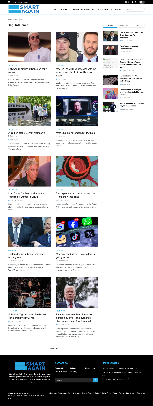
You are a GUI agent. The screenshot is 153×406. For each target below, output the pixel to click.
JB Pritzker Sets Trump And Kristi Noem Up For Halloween (131, 35)
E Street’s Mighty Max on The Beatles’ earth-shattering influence (27, 316)
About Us (52, 393)
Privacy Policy (87, 393)
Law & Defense (88, 9)
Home (54, 9)
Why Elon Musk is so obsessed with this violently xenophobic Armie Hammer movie (76, 72)
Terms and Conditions (126, 393)
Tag (15, 19)
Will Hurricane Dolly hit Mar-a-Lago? (115, 379)
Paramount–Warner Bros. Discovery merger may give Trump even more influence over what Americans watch (74, 318)
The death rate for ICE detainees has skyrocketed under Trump (131, 78)
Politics (75, 9)
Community (103, 9)
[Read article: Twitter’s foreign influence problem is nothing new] (29, 232)
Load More (53, 348)
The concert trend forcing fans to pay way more (119, 368)
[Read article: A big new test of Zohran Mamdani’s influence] (29, 111)
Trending (64, 9)
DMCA (97, 393)
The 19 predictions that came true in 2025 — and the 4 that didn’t (77, 195)
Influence (22, 19)
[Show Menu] (9, 2)
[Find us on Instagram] (129, 2)
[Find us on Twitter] (126, 2)
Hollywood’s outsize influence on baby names (27, 70)
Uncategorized (91, 368)
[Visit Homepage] (23, 9)
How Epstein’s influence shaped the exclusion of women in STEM (26, 195)
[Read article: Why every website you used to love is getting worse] (77, 232)
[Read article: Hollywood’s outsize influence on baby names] (29, 47)
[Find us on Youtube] (132, 2)
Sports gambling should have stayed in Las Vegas (132, 104)
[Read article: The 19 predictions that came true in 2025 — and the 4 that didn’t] (77, 171)
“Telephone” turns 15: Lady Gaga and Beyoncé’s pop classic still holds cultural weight (131, 63)
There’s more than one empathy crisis (129, 47)
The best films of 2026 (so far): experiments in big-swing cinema (132, 92)
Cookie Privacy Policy (109, 393)
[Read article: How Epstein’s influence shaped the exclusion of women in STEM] (29, 171)
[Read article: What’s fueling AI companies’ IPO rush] (77, 111)
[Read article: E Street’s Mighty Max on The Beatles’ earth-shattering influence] (29, 292)
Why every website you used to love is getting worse (75, 255)
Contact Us (116, 9)
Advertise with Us (64, 393)
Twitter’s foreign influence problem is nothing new (26, 255)
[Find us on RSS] (135, 2)
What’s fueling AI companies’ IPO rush (75, 132)
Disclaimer (76, 393)
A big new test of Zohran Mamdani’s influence (26, 134)
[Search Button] (142, 9)
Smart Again (24, 393)
